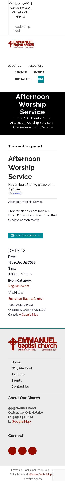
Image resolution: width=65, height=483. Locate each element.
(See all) (17, 193)
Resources (35, 66)
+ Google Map (28, 314)
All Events (34, 118)
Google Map (21, 421)
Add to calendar (26, 235)
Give (41, 79)
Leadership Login (21, 28)
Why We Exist (21, 368)
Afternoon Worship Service (30, 123)
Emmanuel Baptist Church (26, 298)
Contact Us (23, 79)
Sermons (21, 72)
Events (39, 72)
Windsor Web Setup (40, 474)
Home (17, 118)
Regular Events (18, 286)
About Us (14, 66)
